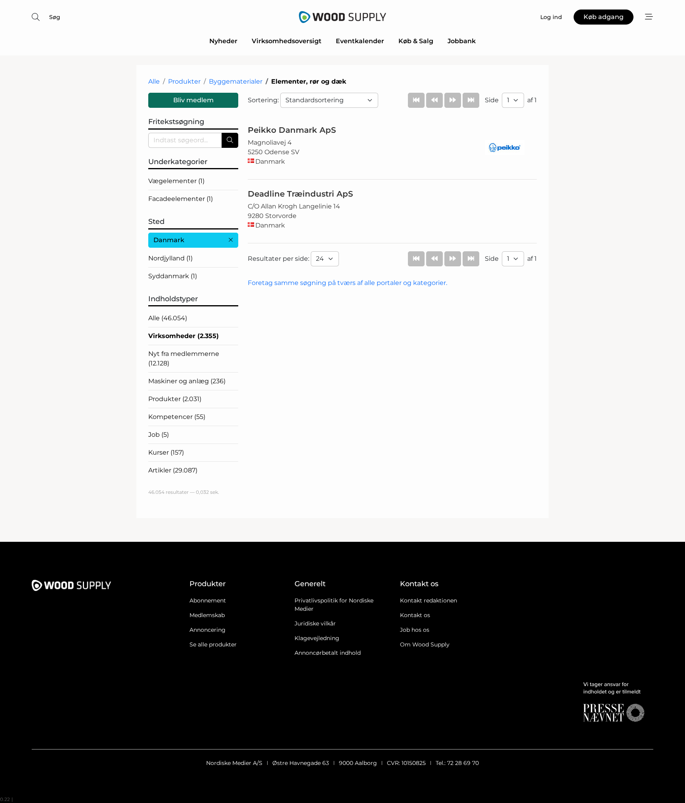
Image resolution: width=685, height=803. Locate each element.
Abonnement (207, 600)
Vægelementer (176, 181)
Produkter (184, 81)
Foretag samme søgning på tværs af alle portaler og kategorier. (347, 283)
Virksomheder (183, 336)
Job (158, 434)
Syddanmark (172, 276)
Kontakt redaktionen (428, 600)
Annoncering (207, 629)
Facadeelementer (180, 199)
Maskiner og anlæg (187, 381)
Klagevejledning (317, 638)
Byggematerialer (235, 81)
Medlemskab (207, 615)
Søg (54, 17)
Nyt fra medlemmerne (183, 358)
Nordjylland (170, 258)
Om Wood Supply (425, 644)
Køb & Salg (415, 41)
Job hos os (414, 629)
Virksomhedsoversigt (286, 41)
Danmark (168, 240)
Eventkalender (360, 41)
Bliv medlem (193, 100)
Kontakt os (415, 615)
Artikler (172, 470)
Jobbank (462, 41)
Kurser (166, 452)
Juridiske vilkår (315, 623)
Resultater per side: (279, 258)
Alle (154, 81)
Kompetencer (176, 417)
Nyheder (223, 41)
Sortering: (264, 100)
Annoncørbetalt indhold (328, 652)
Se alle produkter (213, 644)
